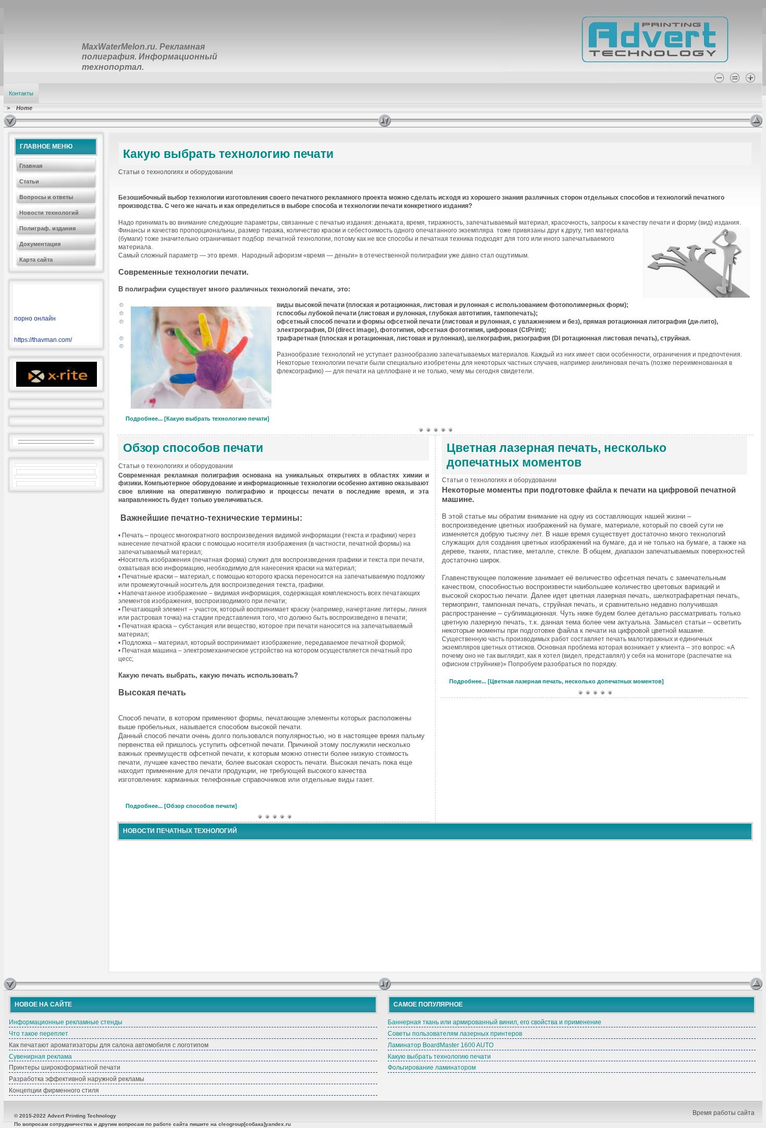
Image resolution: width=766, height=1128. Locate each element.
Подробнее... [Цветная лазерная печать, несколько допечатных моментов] (556, 681)
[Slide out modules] (756, 120)
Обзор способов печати (193, 448)
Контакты (21, 93)
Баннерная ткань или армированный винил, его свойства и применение (494, 1022)
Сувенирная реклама (40, 1056)
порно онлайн (35, 318)
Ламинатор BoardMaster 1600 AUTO (440, 1045)
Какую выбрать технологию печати (228, 154)
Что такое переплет (38, 1033)
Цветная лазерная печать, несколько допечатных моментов (556, 455)
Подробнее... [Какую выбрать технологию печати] (197, 418)
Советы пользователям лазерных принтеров (455, 1033)
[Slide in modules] (10, 120)
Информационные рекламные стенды (65, 1022)
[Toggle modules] (564, 120)
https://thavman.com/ (43, 340)
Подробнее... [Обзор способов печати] (181, 806)
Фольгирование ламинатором (432, 1067)
